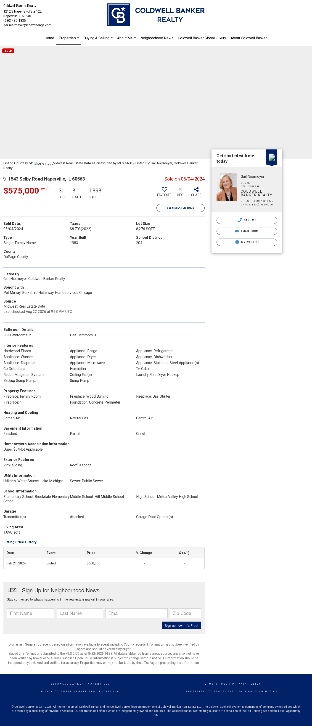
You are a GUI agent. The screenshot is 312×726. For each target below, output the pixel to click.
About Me (127, 40)
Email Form (249, 231)
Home (49, 38)
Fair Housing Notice (258, 691)
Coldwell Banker (67, 684)
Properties (69, 40)
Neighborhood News (156, 38)
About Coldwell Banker (249, 38)
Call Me (249, 220)
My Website (249, 242)
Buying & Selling (99, 40)
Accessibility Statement (210, 691)
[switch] (164, 193)
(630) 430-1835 (14, 20)
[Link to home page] (155, 15)
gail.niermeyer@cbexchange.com (27, 25)
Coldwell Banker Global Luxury (202, 38)
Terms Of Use (215, 684)
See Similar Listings (180, 207)
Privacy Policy (246, 684)
